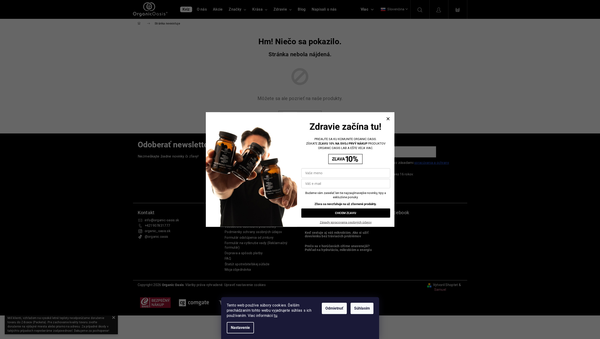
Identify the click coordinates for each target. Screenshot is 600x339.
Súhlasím (362, 308)
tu (275, 315)
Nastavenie (240, 327)
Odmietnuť (334, 308)
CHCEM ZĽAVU (345, 213)
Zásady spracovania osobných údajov (346, 222)
